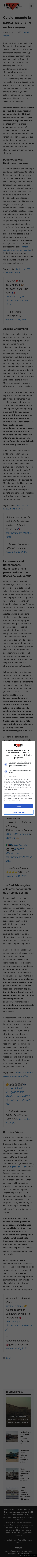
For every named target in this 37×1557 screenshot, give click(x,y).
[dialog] (18, 778)
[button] (18, 776)
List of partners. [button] (12, 789)
